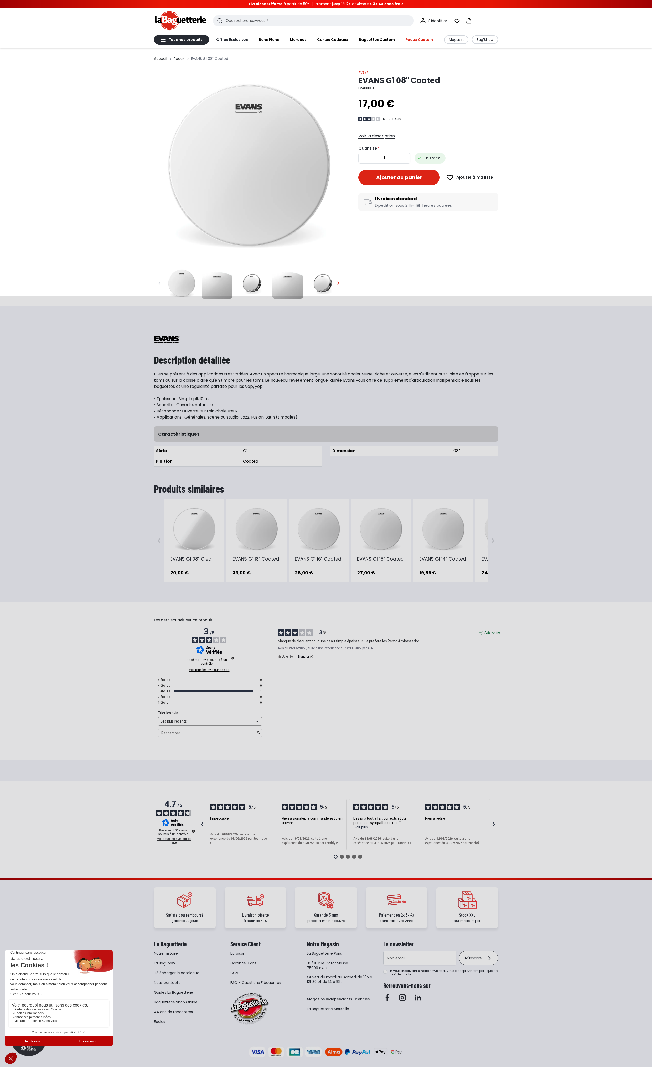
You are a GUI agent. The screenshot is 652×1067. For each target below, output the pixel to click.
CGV (234, 972)
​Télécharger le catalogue (176, 972)
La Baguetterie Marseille (328, 1008)
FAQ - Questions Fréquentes (255, 982)
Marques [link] (298, 39)
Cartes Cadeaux (332, 39)
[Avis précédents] (201, 824)
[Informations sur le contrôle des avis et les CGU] (233, 658)
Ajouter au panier (399, 177)
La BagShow (164, 963)
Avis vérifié (492, 632)
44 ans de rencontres (173, 1011)
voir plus (361, 827)
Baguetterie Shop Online (176, 1002)
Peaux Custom (419, 39)
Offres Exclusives (232, 39)
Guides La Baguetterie (173, 992)
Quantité (367, 148)
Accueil (160, 58)
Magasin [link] (456, 39)
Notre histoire (166, 953)
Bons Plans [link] (269, 39)
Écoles (159, 1021)
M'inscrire (473, 958)
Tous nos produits (186, 39)
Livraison (237, 953)
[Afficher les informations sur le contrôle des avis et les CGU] (193, 831)
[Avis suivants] (494, 824)
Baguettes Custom (377, 39)
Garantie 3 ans (243, 963)
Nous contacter (168, 982)
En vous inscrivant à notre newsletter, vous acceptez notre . (443, 972)
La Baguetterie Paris (324, 953)
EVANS (363, 72)
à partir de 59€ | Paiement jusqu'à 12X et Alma (326, 3)
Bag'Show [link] (485, 39)
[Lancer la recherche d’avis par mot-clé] (258, 733)
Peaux (179, 58)
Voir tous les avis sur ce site (209, 670)
